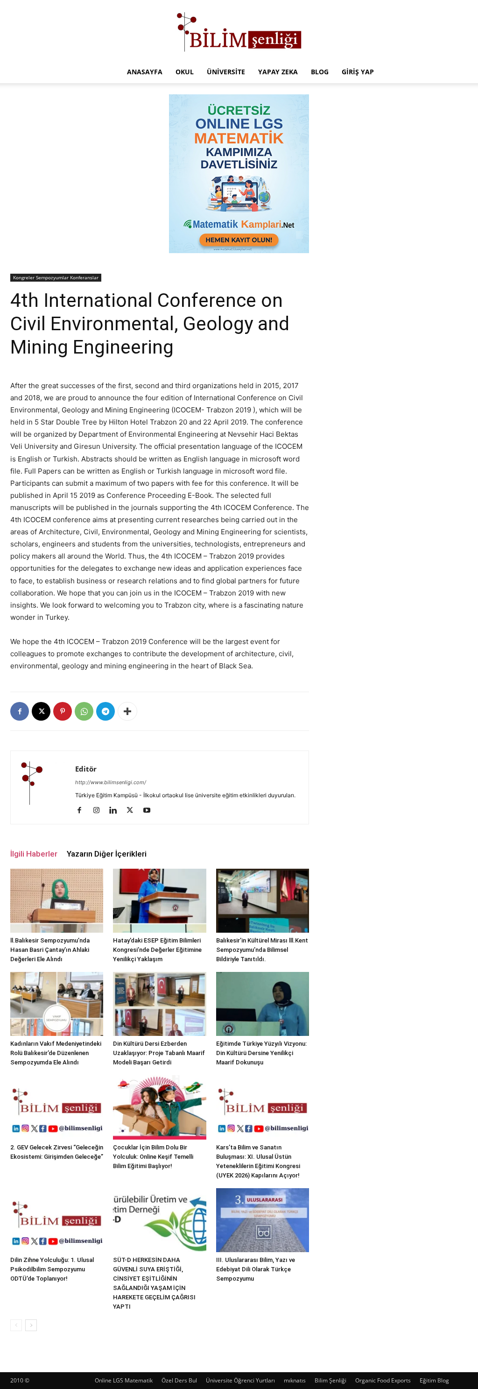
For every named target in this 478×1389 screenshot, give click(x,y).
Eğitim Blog (434, 1380)
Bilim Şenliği (330, 1380)
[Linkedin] (116, 810)
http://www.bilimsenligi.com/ (110, 782)
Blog (320, 71)
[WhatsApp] (84, 711)
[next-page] (31, 1325)
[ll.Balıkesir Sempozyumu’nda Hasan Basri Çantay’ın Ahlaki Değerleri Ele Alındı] (56, 901)
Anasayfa (144, 71)
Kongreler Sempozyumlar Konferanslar (55, 277)
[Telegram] (105, 711)
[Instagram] (99, 810)
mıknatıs (295, 1380)
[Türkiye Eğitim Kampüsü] (239, 31)
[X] (41, 711)
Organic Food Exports (383, 1380)
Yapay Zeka (278, 71)
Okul (185, 71)
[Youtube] (150, 810)
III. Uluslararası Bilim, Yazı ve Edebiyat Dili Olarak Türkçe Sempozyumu (255, 1269)
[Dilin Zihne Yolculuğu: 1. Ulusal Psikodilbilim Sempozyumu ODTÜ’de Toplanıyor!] (56, 1220)
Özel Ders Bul (179, 1380)
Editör (86, 768)
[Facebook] (19, 711)
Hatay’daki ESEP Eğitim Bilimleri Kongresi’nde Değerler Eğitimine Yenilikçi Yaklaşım (157, 950)
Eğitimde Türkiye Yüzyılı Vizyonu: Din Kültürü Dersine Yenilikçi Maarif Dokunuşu (261, 1053)
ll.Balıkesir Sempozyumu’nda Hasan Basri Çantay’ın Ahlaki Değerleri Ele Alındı (50, 950)
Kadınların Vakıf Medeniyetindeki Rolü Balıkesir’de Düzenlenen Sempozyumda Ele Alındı (55, 1053)
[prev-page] (16, 1325)
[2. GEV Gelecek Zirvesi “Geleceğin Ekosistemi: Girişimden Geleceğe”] (56, 1107)
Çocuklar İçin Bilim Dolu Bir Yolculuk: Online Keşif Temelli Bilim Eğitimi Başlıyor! (153, 1156)
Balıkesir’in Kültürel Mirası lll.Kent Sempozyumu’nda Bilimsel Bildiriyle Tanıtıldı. (262, 950)
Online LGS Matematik (124, 1380)
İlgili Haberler (33, 853)
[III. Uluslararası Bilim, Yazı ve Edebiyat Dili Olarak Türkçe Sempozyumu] (262, 1220)
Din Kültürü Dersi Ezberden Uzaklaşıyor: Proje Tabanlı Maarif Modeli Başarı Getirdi (159, 1053)
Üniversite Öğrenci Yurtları (240, 1380)
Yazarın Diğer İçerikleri (107, 853)
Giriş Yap (358, 71)
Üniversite (226, 71)
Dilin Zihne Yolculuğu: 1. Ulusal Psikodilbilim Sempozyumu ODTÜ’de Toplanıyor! (52, 1269)
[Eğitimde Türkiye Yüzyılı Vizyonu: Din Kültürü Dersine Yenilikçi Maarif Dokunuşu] (262, 1004)
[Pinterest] (62, 711)
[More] (127, 711)
